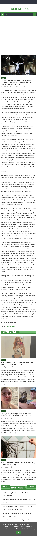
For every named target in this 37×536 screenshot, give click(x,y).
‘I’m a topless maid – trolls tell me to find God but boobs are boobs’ (17, 363)
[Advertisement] (18, 35)
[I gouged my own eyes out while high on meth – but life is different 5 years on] (18, 398)
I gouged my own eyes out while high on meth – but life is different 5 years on (17, 414)
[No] (35, 529)
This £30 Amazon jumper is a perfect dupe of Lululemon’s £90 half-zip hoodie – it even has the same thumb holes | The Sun (6, 486)
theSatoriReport (18, 9)
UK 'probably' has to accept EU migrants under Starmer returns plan (17, 514)
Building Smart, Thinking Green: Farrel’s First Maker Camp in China (18, 494)
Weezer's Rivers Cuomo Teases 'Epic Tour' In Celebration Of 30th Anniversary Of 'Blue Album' (18, 521)
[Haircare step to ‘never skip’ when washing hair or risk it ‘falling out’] (18, 447)
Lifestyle (3, 78)
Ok (18, 533)
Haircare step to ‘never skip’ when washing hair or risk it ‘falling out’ (18, 463)
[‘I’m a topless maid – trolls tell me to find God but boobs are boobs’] (18, 347)
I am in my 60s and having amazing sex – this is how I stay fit (19, 501)
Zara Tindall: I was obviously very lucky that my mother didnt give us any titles (17, 508)
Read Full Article (11, 326)
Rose (13, 87)
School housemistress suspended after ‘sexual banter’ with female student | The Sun (32, 486)
